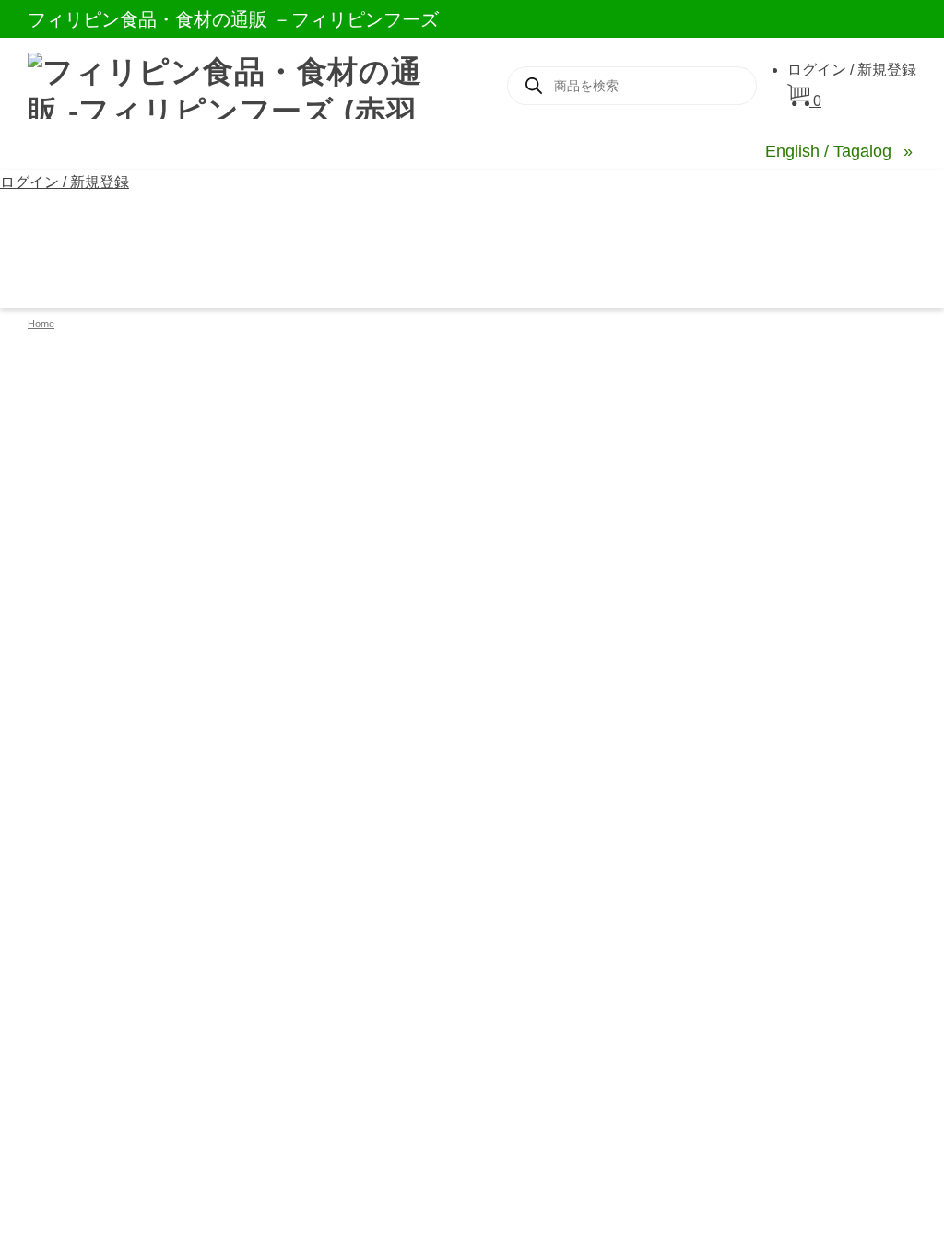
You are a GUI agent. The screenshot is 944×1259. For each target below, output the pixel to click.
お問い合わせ (642, 223)
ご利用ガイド (463, 223)
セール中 (268, 223)
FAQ (552, 223)
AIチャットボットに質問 (801, 223)
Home (41, 323)
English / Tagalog (830, 151)
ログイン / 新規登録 (851, 69)
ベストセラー (87, 223)
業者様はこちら (95, 279)
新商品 (184, 223)
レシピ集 (357, 223)
